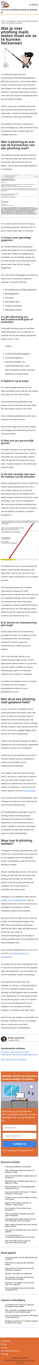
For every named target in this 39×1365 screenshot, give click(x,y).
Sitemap (4, 1354)
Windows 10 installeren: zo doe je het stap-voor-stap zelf (19, 1284)
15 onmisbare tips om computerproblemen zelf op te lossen (20, 1236)
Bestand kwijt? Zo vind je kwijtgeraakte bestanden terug (20, 1187)
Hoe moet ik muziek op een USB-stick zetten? (19, 1264)
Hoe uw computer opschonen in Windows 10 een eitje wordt (21, 1316)
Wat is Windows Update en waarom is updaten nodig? (20, 1171)
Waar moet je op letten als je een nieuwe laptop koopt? (21, 1225)
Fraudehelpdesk (28, 791)
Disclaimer (5, 1341)
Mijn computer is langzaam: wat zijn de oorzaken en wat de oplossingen (20, 1311)
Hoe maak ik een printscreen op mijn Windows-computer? (19, 1269)
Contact (4, 1347)
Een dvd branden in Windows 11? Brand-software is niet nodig (21, 1193)
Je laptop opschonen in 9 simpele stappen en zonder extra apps (21, 1322)
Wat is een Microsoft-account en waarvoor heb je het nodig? (17, 1242)
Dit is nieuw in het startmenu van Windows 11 (18, 1209)
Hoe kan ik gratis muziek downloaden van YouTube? (21, 1258)
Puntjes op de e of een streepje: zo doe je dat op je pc (21, 1198)
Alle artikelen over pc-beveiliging (13, 1059)
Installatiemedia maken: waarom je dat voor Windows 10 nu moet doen (20, 1220)
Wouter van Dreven (16, 1037)
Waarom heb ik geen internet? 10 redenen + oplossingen (18, 1204)
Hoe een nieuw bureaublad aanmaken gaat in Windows (20, 1215)
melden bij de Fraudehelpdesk (13, 900)
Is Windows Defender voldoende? (18, 1167)
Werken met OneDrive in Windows (18, 1273)
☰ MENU (33, 4)
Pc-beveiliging (11, 21)
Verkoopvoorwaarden (10, 1350)
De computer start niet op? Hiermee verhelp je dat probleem (19, 1278)
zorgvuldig (11, 1150)
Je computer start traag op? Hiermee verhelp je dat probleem (19, 1306)
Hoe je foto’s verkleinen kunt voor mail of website (21, 1231)
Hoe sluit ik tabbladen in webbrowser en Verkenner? (21, 1177)
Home (3, 21)
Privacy (4, 1344)
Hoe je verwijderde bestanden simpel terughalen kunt (19, 1289)
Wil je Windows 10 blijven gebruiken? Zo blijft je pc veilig (20, 1182)
